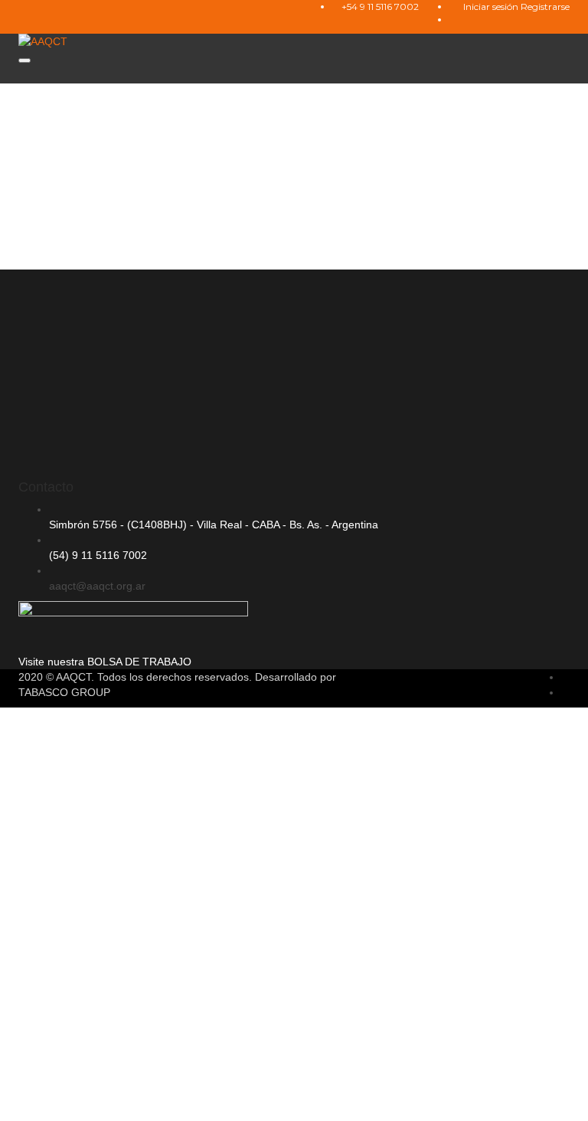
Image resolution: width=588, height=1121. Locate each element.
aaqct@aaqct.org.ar (97, 586)
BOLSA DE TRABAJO (139, 661)
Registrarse (545, 6)
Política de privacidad (459, 954)
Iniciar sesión (492, 6)
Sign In (125, 1098)
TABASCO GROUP (64, 692)
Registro (86, 1098)
